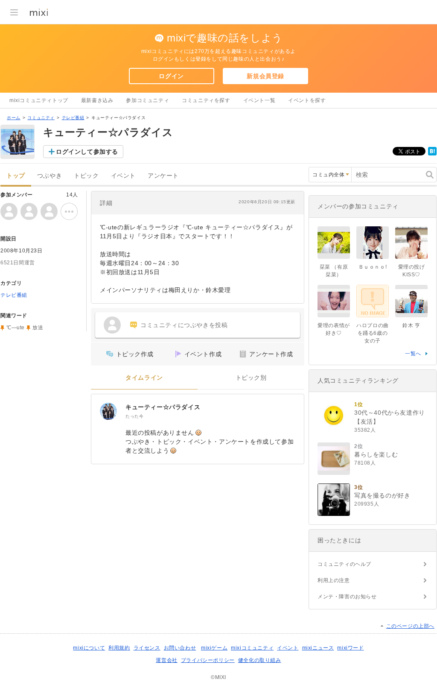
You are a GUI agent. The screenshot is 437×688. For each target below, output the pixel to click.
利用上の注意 (334, 580)
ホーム (13, 117)
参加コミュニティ (147, 100)
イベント (123, 176)
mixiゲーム (214, 648)
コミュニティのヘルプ (344, 564)
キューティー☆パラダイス (162, 407)
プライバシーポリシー (208, 660)
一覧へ (413, 354)
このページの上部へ (410, 626)
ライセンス (147, 648)
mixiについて (89, 648)
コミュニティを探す (206, 100)
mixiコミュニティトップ (38, 100)
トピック (86, 176)
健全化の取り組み (259, 660)
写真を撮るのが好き (382, 495)
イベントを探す (307, 100)
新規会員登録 (265, 76)
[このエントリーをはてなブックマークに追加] (432, 154)
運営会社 (166, 660)
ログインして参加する (87, 151)
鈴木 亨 (411, 325)
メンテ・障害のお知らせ (347, 597)
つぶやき (49, 176)
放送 (37, 328)
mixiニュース (318, 648)
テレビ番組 (73, 117)
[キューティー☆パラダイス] (108, 411)
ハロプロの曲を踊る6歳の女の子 (372, 333)
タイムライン (144, 378)
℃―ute (15, 328)
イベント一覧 (259, 100)
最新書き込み (97, 100)
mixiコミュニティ (252, 648)
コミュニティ (41, 117)
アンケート (163, 176)
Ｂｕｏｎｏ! (372, 267)
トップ (15, 176)
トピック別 (251, 378)
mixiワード (350, 648)
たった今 (134, 416)
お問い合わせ (180, 648)
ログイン (171, 76)
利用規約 (119, 648)
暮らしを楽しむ (376, 454)
